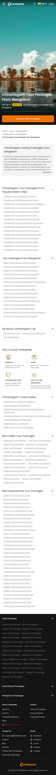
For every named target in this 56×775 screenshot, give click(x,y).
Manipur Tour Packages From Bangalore (20, 316)
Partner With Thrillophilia (12, 751)
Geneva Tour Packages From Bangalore (20, 297)
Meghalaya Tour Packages (15, 440)
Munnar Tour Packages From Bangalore (20, 278)
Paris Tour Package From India (16, 564)
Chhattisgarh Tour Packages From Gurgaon (22, 227)
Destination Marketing (11, 755)
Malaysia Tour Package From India (18, 511)
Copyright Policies (37, 717)
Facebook (37, 736)
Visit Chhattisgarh (11, 337)
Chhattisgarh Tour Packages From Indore (21, 250)
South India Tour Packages (15, 475)
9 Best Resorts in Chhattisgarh (16, 423)
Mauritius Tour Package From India (18, 522)
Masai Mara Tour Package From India (19, 549)
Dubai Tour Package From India (17, 534)
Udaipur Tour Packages (38, 659)
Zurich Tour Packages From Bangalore (19, 286)
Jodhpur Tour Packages (13, 482)
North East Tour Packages (35, 642)
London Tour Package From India (17, 560)
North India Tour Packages (14, 467)
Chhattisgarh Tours (12, 333)
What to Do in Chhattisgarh (34, 333)
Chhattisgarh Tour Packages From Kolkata (21, 208)
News (4, 721)
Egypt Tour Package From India (16, 583)
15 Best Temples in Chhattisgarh (17, 405)
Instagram (37, 740)
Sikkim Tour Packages (13, 448)
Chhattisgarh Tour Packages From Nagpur (21, 231)
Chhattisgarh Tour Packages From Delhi (20, 215)
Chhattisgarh (21, 131)
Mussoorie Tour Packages (32, 668)
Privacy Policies (36, 713)
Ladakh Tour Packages (13, 452)
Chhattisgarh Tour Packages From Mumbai (22, 219)
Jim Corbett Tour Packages (39, 463)
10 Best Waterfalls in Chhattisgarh (18, 420)
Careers (5, 713)
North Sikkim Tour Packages (15, 456)
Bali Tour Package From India (16, 499)
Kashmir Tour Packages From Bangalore (20, 270)
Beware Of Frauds (12, 725)
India (11, 131)
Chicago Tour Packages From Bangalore (21, 293)
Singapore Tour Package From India (18, 537)
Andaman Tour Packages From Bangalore (21, 267)
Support (5, 740)
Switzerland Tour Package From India (19, 514)
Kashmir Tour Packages (13, 444)
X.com (36, 743)
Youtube (36, 751)
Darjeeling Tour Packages (35, 459)
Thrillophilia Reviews (10, 717)
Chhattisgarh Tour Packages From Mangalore (23, 234)
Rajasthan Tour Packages (37, 444)
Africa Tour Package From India (17, 503)
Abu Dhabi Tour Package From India (18, 595)
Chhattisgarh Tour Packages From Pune (20, 196)
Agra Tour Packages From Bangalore (19, 308)
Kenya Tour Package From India (17, 507)
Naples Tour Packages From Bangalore (20, 289)
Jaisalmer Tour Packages (31, 655)
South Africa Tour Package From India (19, 572)
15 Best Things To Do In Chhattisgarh (19, 427)
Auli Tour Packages (11, 478)
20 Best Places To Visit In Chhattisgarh (19, 402)
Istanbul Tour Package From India (18, 587)
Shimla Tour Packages (34, 452)
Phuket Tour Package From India (17, 556)
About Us (6, 709)
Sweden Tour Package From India (17, 591)
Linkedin (36, 747)
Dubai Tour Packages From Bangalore (19, 263)
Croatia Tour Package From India (17, 602)
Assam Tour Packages (31, 478)
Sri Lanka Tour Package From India (18, 541)
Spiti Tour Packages (30, 624)
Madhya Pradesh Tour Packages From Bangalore (24, 312)
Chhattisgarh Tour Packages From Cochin (21, 238)
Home (4, 131)
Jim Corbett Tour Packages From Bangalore (22, 301)
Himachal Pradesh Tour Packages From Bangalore (25, 282)
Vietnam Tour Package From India (18, 526)
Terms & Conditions (38, 709)
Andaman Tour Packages (35, 448)
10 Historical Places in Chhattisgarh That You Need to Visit (27, 416)
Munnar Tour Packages (37, 467)
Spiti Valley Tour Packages (40, 440)
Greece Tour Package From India (17, 575)
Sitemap (5, 747)
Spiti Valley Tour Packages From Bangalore (21, 274)
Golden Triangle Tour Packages (17, 471)
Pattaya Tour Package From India (17, 579)
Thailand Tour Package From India (18, 545)
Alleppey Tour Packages (12, 677)
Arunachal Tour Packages (14, 463)
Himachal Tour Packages (39, 456)
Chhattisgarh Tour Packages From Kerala (21, 200)
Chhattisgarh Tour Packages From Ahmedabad (23, 204)
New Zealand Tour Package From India (20, 530)
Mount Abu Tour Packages (39, 475)
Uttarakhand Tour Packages (35, 651)
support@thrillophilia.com (15, 736)
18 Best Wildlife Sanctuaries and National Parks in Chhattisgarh (24, 410)
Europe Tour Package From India (17, 495)
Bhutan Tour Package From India (17, 518)
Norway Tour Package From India (17, 568)
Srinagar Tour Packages (35, 672)
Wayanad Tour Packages (12, 664)
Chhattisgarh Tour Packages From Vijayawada (23, 223)
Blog (4, 743)
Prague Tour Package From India (17, 598)
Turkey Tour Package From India (17, 553)
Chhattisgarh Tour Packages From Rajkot (21, 242)
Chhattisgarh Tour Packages (14, 134)
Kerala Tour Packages (11, 633)
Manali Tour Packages (13, 459)
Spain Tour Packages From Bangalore (19, 305)
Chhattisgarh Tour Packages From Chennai (22, 211)
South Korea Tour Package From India (19, 606)
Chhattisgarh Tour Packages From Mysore (21, 246)
